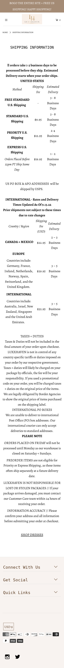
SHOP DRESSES (32, 535)
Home (5, 32)
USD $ (8, 627)
